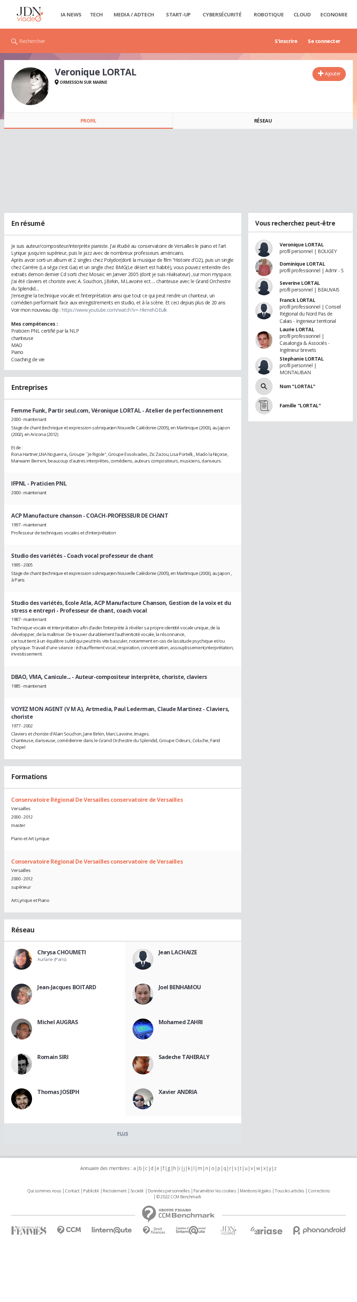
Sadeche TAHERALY (184, 1057)
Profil (88, 120)
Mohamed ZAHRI (181, 1022)
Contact (72, 1191)
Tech (96, 14)
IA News (71, 14)
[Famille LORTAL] (264, 405)
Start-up (178, 14)
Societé (137, 1191)
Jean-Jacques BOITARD (66, 987)
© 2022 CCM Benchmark (178, 1196)
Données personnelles (169, 1191)
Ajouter (333, 73)
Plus (122, 1133)
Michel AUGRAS (57, 1022)
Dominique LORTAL (302, 263)
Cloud (302, 14)
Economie (334, 14)
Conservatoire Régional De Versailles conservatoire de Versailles (97, 800)
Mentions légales (255, 1191)
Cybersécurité (222, 14)
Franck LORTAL (298, 300)
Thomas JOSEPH (58, 1092)
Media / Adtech (134, 14)
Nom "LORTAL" (298, 386)
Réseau (263, 120)
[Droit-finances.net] (154, 1230)
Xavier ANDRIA (178, 1092)
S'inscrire (286, 40)
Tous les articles (289, 1191)
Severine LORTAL (300, 283)
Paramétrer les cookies (214, 1191)
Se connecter (324, 40)
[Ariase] (266, 1230)
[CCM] (69, 1230)
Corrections (318, 1191)
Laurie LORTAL (297, 329)
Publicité (91, 1191)
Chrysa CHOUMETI (61, 952)
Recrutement (114, 1191)
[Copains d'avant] (191, 1230)
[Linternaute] (112, 1230)
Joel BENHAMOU (180, 987)
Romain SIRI (52, 1057)
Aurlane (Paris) (51, 959)
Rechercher (32, 40)
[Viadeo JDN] (228, 1230)
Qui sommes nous (44, 1191)
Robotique (268, 14)
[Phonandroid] (319, 1230)
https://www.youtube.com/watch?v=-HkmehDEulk (114, 309)
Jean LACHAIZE (178, 952)
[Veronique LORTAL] (30, 86)
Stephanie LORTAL (302, 358)
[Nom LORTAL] (264, 386)
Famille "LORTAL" (300, 405)
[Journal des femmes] (28, 1230)
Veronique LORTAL (302, 244)
